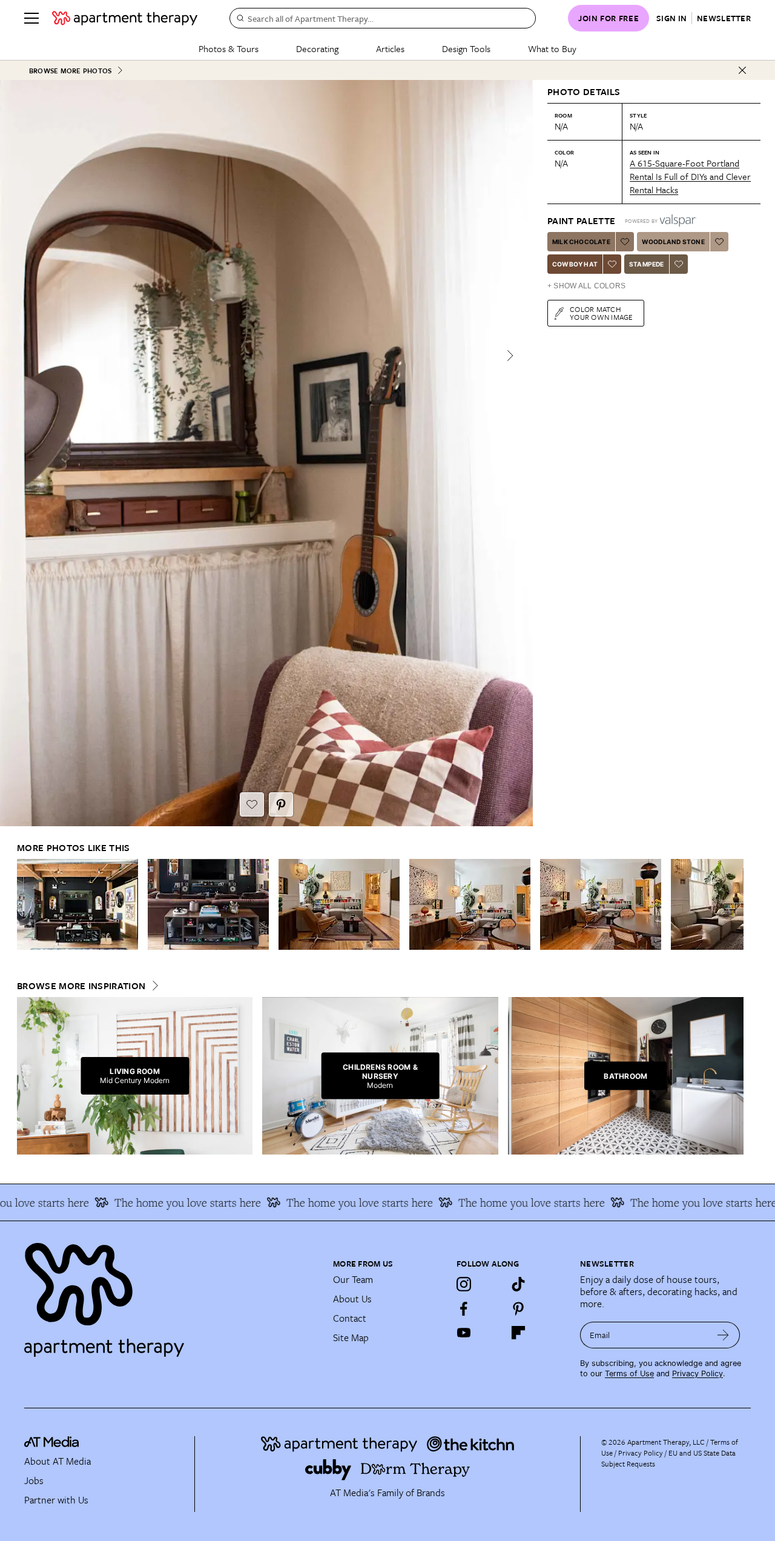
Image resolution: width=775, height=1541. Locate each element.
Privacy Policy (697, 1373)
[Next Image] (509, 355)
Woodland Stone (673, 241)
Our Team (353, 1279)
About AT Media (57, 1461)
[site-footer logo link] (51, 1443)
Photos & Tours (229, 48)
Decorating (317, 48)
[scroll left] (26, 904)
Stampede (646, 264)
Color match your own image (601, 312)
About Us (352, 1298)
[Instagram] (464, 1284)
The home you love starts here (164, 1202)
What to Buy (552, 48)
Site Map (351, 1337)
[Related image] (77, 904)
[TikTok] (518, 1284)
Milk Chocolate (581, 241)
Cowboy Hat (575, 264)
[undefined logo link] (124, 18)
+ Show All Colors (586, 286)
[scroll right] (734, 904)
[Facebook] (464, 1308)
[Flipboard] (518, 1332)
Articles (390, 48)
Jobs (34, 1480)
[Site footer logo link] (171, 1294)
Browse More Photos (70, 70)
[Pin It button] (281, 804)
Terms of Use (629, 1373)
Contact (349, 1318)
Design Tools (466, 48)
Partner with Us (56, 1500)
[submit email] (723, 1335)
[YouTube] (464, 1332)
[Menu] (31, 18)
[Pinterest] (518, 1308)
